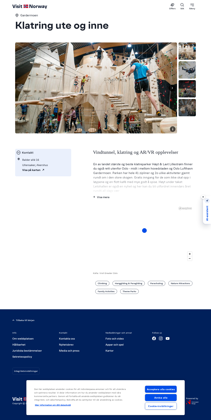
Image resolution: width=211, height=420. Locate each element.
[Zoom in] (190, 254)
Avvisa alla (161, 397)
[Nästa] (172, 88)
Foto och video (115, 338)
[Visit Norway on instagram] (161, 338)
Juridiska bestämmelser (27, 350)
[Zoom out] (190, 258)
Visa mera (103, 197)
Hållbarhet (18, 344)
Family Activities (106, 291)
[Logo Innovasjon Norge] (192, 402)
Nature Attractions (180, 283)
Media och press (69, 350)
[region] (144, 233)
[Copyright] (172, 129)
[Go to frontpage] (34, 6)
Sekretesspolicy (22, 356)
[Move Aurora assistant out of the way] (203, 197)
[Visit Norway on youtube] (167, 338)
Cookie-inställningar (160, 406)
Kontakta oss (67, 338)
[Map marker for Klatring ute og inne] (144, 230)
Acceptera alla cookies (161, 389)
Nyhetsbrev (66, 344)
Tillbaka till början (25, 320)
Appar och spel (115, 344)
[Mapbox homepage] (185, 208)
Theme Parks (129, 291)
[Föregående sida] (20, 88)
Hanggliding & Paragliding (128, 283)
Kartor (110, 350)
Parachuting (156, 283)
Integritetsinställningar (26, 371)
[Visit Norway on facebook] (154, 338)
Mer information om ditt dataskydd (53, 404)
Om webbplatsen (23, 338)
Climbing (102, 283)
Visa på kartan (31, 170)
